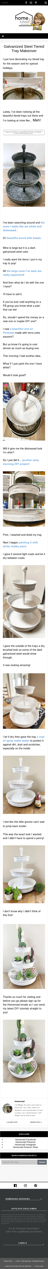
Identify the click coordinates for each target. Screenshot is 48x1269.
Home (5, 3)
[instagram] (31, 3)
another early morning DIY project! (21, 462)
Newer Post (35, 1122)
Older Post (12, 1122)
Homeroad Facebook (25, 1139)
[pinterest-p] (36, 3)
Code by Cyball (39, 1266)
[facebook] (26, 3)
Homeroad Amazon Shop (25, 1147)
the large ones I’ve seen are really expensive (22, 273)
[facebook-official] (15, 1185)
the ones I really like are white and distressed (24, 226)
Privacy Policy (8, 1261)
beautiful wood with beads (24, 238)
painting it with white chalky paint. (20, 544)
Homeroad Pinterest (25, 1142)
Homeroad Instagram (25, 1144)
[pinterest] (35, 1185)
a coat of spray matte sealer (23, 738)
